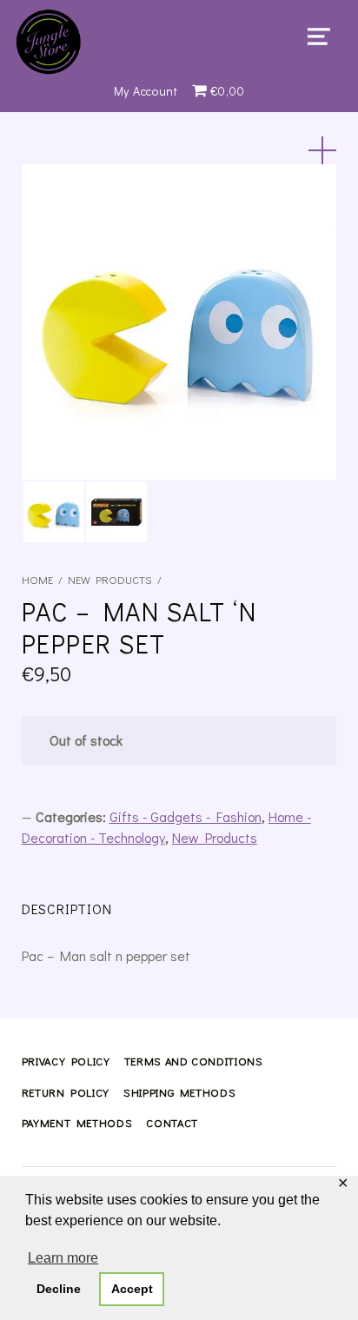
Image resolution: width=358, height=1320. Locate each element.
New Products (110, 580)
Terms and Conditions (193, 1061)
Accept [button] (132, 1289)
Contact (171, 1123)
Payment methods (77, 1123)
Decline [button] (58, 1289)
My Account (146, 91)
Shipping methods (179, 1092)
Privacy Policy (66, 1061)
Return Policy (65, 1092)
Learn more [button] (63, 1257)
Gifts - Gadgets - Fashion (185, 816)
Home (37, 580)
